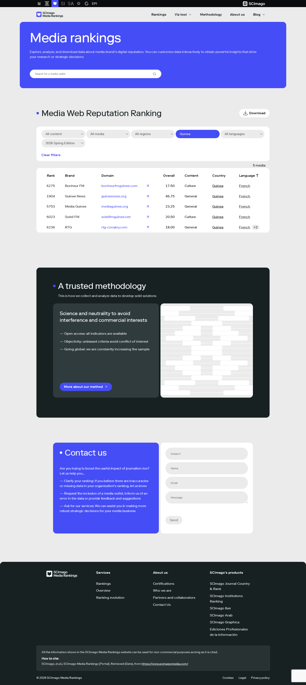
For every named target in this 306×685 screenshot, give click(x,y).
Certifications (163, 584)
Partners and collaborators (174, 598)
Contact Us (162, 605)
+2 (256, 227)
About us (237, 14)
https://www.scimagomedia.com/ (165, 664)
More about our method (83, 387)
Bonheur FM (74, 186)
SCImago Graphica (224, 622)
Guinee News (75, 196)
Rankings (158, 14)
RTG (68, 227)
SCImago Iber (220, 608)
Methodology (211, 14)
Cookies (228, 678)
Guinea (217, 186)
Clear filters (51, 155)
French (244, 186)
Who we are (162, 590)
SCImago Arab (221, 615)
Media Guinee (75, 206)
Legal (242, 678)
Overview (103, 590)
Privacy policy (260, 678)
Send (174, 520)
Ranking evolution (110, 598)
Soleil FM (72, 217)
